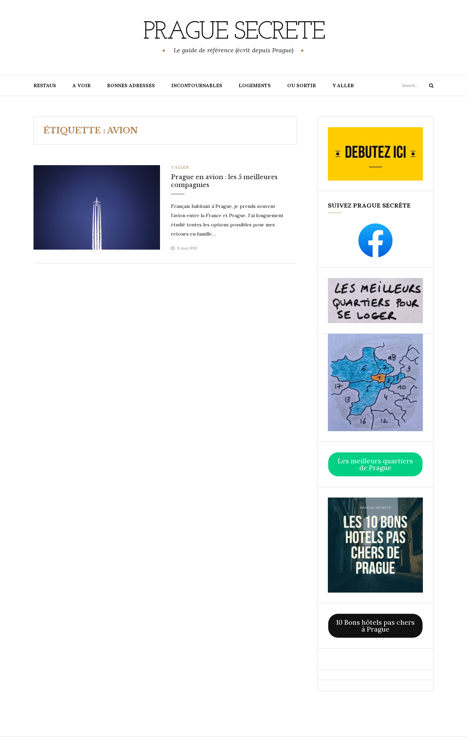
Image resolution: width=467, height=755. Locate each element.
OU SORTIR (301, 85)
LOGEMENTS (255, 85)
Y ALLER (343, 85)
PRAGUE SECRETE (233, 32)
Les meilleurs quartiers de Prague (375, 464)
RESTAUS (45, 85)
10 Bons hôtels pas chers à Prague (375, 625)
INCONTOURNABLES (196, 85)
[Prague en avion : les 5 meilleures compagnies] (97, 207)
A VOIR (81, 85)
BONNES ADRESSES (131, 85)
